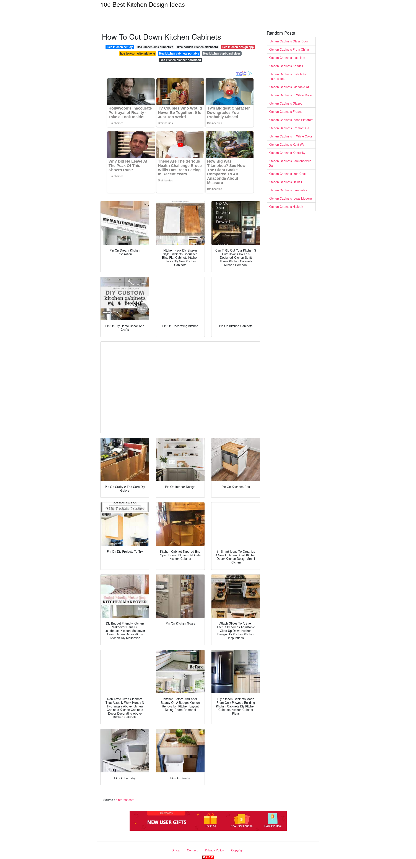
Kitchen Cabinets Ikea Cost (287, 173)
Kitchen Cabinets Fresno (285, 111)
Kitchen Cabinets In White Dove (290, 95)
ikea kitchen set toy (120, 47)
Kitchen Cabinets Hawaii (285, 182)
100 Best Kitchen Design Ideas (142, 4)
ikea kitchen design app (238, 47)
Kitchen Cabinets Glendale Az (289, 87)
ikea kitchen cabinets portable (179, 53)
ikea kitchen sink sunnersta (154, 47)
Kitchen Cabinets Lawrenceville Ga (290, 163)
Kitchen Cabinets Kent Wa (286, 144)
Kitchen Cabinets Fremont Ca (289, 128)
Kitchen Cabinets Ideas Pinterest (291, 120)
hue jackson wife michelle (137, 53)
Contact (192, 850)
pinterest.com (125, 800)
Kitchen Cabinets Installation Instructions (288, 76)
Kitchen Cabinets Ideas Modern (290, 198)
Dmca (176, 850)
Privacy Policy (214, 850)
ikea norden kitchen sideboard (197, 47)
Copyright (237, 850)
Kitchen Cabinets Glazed (285, 103)
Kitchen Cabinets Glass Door (288, 41)
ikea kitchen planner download (180, 60)
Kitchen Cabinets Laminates (288, 190)
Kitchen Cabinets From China (289, 49)
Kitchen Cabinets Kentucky (287, 152)
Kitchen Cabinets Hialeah (286, 206)
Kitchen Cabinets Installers (287, 57)
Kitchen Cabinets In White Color (290, 136)
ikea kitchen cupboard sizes (221, 53)
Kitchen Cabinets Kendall (286, 66)
